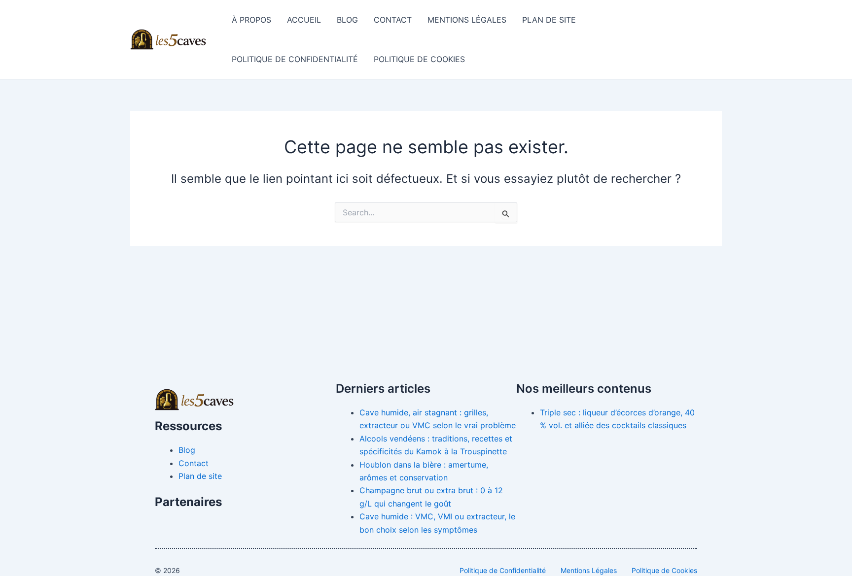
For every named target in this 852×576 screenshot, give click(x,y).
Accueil (304, 20)
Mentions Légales (466, 20)
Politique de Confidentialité (295, 59)
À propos (251, 20)
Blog (347, 20)
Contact (393, 20)
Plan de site (549, 20)
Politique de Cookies (419, 59)
